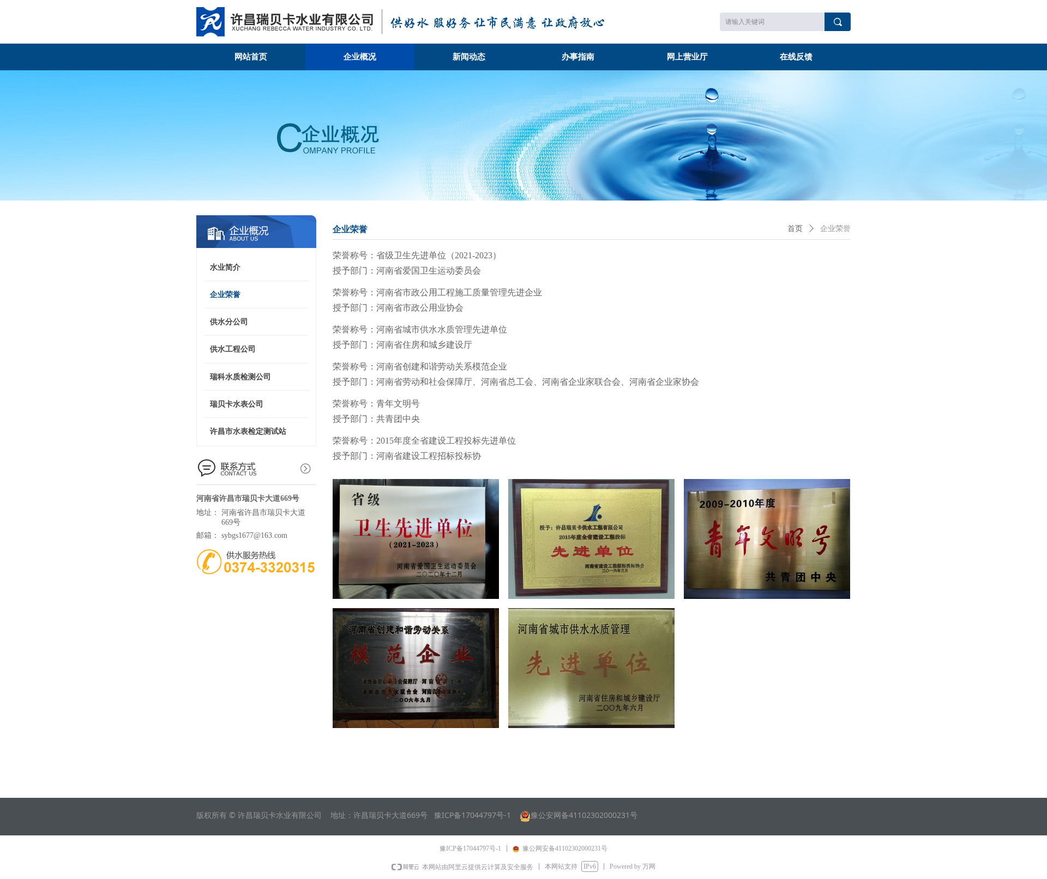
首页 (795, 229)
